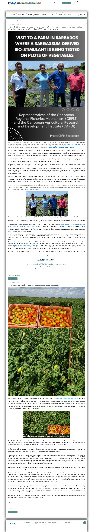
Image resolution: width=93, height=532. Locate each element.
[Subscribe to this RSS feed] (86, 24)
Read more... (12, 278)
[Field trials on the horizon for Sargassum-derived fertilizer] (46, 396)
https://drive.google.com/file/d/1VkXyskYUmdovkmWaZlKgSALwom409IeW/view (46, 264)
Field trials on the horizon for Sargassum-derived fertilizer (34, 285)
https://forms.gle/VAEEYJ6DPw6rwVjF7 (46, 260)
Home (15, 20)
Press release (17, 275)
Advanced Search (78, 4)
